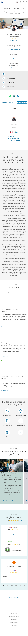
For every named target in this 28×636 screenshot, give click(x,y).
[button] (14, 28)
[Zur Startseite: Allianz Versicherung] (2, 2)
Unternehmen (14, 619)
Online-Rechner (14, 622)
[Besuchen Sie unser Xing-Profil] (14, 96)
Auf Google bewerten (14, 535)
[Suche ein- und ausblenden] (20, 2)
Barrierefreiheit (14, 613)
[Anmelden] (23, 2)
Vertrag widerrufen (13, 597)
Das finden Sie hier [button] (6, 102)
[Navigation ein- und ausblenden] (26, 2)
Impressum (14, 607)
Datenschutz (14, 610)
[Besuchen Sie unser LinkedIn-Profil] (18, 96)
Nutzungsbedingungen (14, 616)
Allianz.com (14, 625)
